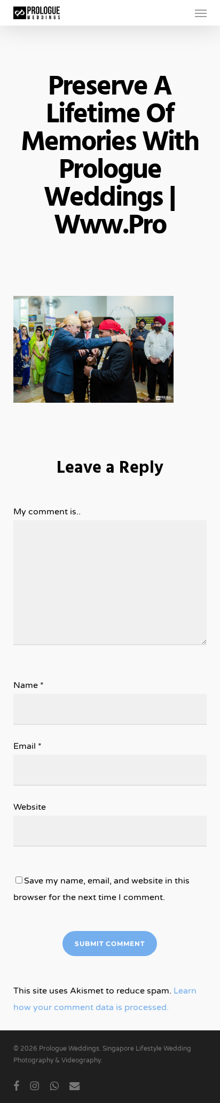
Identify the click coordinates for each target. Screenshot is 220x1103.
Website (29, 807)
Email (27, 746)
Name (28, 685)
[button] (201, 12)
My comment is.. (47, 511)
